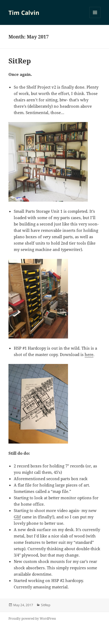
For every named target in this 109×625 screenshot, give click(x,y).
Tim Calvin (23, 12)
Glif (17, 516)
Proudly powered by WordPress (32, 618)
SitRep (19, 61)
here (89, 354)
